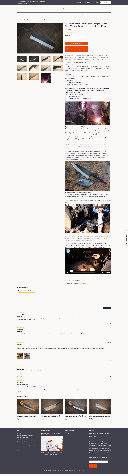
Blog (81, 14)
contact (100, 14)
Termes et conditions (22, 441)
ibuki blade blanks (58, 470)
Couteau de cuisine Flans (33, 14)
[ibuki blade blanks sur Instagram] (66, 433)
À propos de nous (21, 447)
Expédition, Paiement (22, 439)
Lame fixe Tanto (51, 14)
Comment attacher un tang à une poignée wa (27, 445)
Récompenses (90, 14)
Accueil (18, 19)
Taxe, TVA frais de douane (23, 437)
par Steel (23, 19)
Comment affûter (21, 443)
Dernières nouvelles (45, 430)
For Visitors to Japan (21, 449)
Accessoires (65, 14)
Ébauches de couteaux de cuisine (25, 435)
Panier (96, 2)
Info (74, 14)
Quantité (67, 35)
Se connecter (78, 2)
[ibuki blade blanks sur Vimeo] (68, 433)
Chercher (19, 433)
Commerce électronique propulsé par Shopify (74, 470)
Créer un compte (87, 2)
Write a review (82, 283)
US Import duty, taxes (22, 450)
